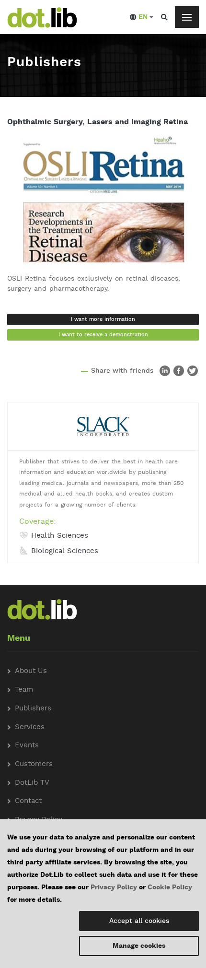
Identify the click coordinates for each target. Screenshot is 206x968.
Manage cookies (139, 946)
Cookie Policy (170, 887)
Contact (28, 801)
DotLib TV (32, 783)
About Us (31, 671)
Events (27, 745)
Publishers (33, 708)
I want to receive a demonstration (103, 335)
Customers (34, 764)
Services (30, 727)
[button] (141, 17)
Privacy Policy (114, 887)
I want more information (103, 319)
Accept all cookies (139, 921)
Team (24, 690)
